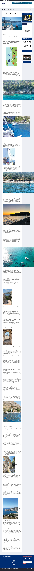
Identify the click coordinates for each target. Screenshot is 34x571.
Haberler (14, 561)
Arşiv (13, 565)
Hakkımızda (30, 568)
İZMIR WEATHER (24, 47)
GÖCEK (30, 43)
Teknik (13, 559)
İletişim (9, 0)
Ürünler (14, 560)
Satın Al (27, 21)
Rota (13, 562)
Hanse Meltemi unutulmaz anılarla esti (12, 9)
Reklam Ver (27, 556)
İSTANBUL (24, 43)
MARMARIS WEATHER (27, 47)
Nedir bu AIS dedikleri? (27, 26)
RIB (13, 558)
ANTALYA (30, 47)
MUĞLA (27, 43)
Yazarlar (14, 564)
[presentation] (30, 9)
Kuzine (14, 563)
